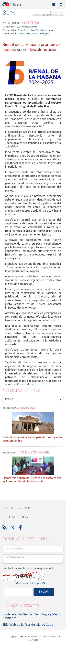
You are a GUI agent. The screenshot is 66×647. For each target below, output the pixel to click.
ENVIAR (44, 591)
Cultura (31, 23)
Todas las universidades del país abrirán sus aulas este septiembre (32, 439)
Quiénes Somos (17, 508)
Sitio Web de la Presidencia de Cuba (28, 625)
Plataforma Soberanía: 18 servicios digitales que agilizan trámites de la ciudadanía (32, 480)
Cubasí (34, 27)
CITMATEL (35, 636)
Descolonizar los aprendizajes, (17, 33)
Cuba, (20, 30)
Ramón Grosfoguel (40, 33)
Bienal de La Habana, (46, 30)
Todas (33, 399)
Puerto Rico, (29, 30)
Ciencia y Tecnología (35, 452)
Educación (27, 408)
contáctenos (15, 517)
